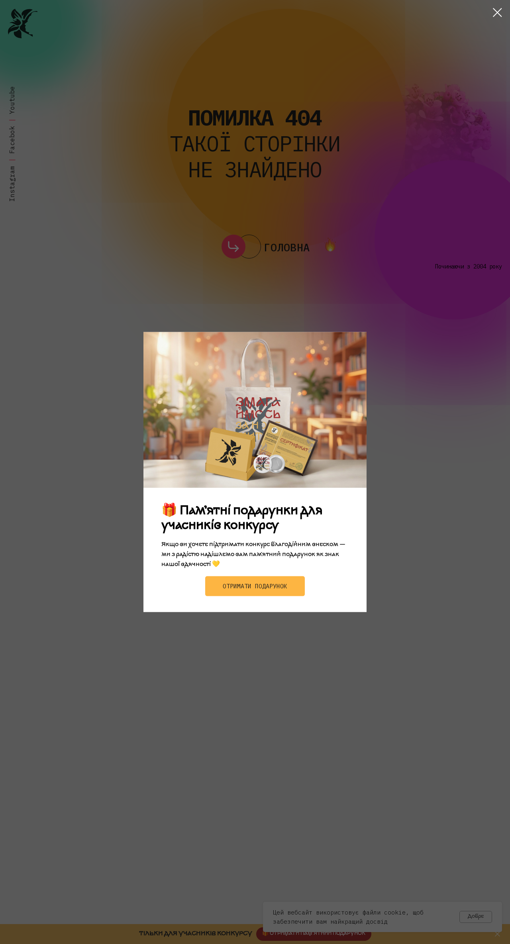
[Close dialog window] (497, 12)
